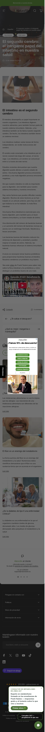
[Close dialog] (35, 339)
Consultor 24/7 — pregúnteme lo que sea (28, 716)
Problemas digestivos (22, 369)
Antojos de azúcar (21, 362)
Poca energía (21, 365)
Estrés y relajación (21, 358)
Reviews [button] (3, 371)
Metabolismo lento (21, 355)
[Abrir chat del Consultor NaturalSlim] (36, 725)
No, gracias (21, 372)
